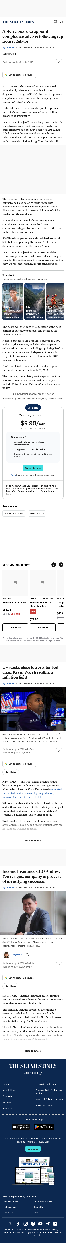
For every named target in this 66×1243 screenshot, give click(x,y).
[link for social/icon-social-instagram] (25, 1223)
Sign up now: (8, 47)
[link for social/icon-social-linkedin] (55, 1223)
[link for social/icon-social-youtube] (40, 1223)
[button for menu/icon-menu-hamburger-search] (62, 21)
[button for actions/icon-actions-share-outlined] (59, 62)
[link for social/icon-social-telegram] (47, 1223)
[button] (55, 21)
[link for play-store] (44, 1127)
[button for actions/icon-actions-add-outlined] (27, 955)
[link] (18, 21)
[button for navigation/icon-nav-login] (55, 21)
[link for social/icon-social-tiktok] (18, 1223)
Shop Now (15, 627)
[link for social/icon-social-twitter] (10, 1223)
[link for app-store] (21, 1127)
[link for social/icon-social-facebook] (33, 1223)
